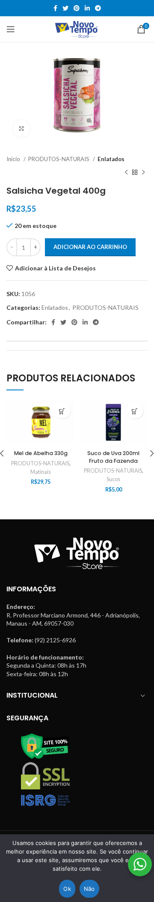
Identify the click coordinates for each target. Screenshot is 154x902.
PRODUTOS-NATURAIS (59, 159)
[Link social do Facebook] (55, 8)
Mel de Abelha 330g (41, 453)
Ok (67, 888)
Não (89, 888)
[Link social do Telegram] (98, 8)
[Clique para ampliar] (21, 128)
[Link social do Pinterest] (76, 8)
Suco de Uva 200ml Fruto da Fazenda (113, 457)
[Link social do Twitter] (65, 8)
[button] (62, 411)
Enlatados (111, 159)
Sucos (113, 479)
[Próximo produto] (143, 172)
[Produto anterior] (126, 172)
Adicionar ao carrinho (90, 246)
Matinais (40, 472)
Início (13, 159)
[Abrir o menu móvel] (10, 29)
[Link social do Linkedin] (87, 8)
